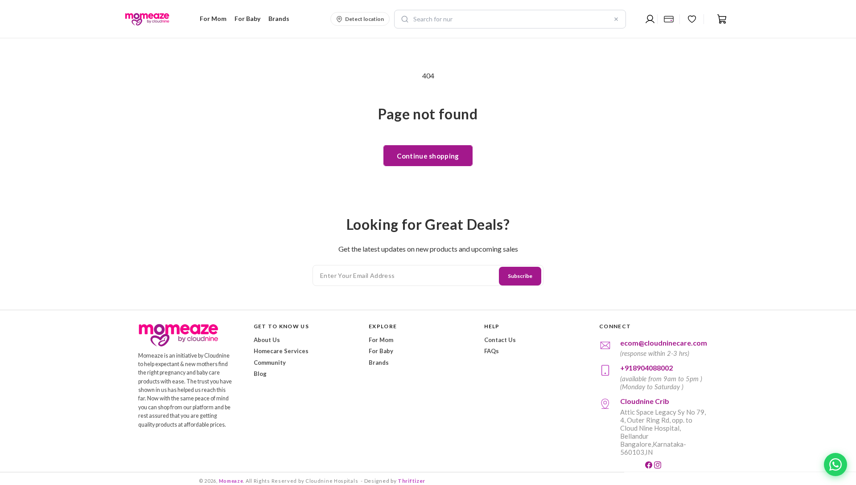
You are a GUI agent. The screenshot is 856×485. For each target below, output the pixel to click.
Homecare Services (281, 351)
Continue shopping (428, 156)
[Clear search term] (616, 19)
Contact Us (500, 339)
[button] (211, 18)
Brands (379, 362)
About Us (267, 339)
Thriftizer (411, 480)
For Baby (381, 351)
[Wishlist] (692, 19)
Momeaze (231, 481)
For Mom (381, 339)
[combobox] (510, 19)
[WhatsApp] (835, 464)
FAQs (491, 351)
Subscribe (520, 276)
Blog (260, 373)
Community (270, 362)
